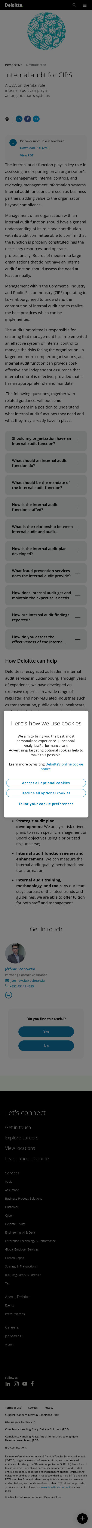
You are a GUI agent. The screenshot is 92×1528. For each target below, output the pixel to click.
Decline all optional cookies (46, 793)
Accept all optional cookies (46, 783)
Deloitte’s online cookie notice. (62, 766)
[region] (46, 764)
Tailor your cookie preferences (46, 804)
